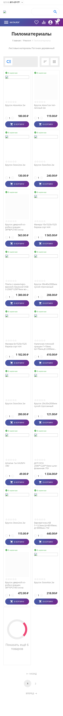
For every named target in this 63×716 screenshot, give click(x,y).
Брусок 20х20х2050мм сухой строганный (45, 404)
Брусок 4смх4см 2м (15, 105)
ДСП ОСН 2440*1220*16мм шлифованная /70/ (45, 466)
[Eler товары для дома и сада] (4, 11)
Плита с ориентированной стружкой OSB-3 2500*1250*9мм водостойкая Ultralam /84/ (17, 287)
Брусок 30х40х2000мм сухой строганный (45, 285)
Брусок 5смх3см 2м (15, 403)
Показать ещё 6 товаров (17, 647)
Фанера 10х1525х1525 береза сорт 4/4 (45, 225)
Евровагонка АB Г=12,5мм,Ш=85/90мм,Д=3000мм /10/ (45, 525)
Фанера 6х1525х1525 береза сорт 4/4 (16, 345)
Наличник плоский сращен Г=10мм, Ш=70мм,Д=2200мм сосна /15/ (44, 346)
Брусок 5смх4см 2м (44, 582)
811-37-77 (11, 2)
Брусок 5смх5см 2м (44, 165)
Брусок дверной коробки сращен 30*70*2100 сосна (15, 585)
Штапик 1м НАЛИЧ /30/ (15, 464)
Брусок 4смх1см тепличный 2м (45, 106)
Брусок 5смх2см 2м (15, 165)
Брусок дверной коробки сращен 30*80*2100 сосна (15, 227)
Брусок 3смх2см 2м (15, 523)
